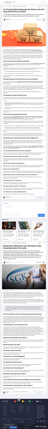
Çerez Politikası (4, 427)
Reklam (14, 419)
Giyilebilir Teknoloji (5, 412)
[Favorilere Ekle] (42, 6)
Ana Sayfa (5, 6)
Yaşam (28, 411)
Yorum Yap (40, 197)
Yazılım (20, 411)
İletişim (31, 419)
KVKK (18, 419)
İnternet (4, 415)
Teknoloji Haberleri (28, 409)
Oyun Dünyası (13, 411)
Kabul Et (13, 427)
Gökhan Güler (5, 239)
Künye (27, 419)
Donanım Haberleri (5, 409)
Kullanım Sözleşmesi (22, 420)
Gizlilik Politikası (9, 420)
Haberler (9, 6)
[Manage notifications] (46, 427)
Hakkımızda (5, 419)
